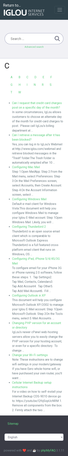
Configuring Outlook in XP (29, 295)
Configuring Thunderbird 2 (29, 226)
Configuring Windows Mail (29, 199)
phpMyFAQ (48, 450)
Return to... (12, 5)
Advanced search (34, 46)
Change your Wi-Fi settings (30, 355)
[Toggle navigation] (59, 10)
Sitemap (13, 423)
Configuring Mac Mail (26, 167)
